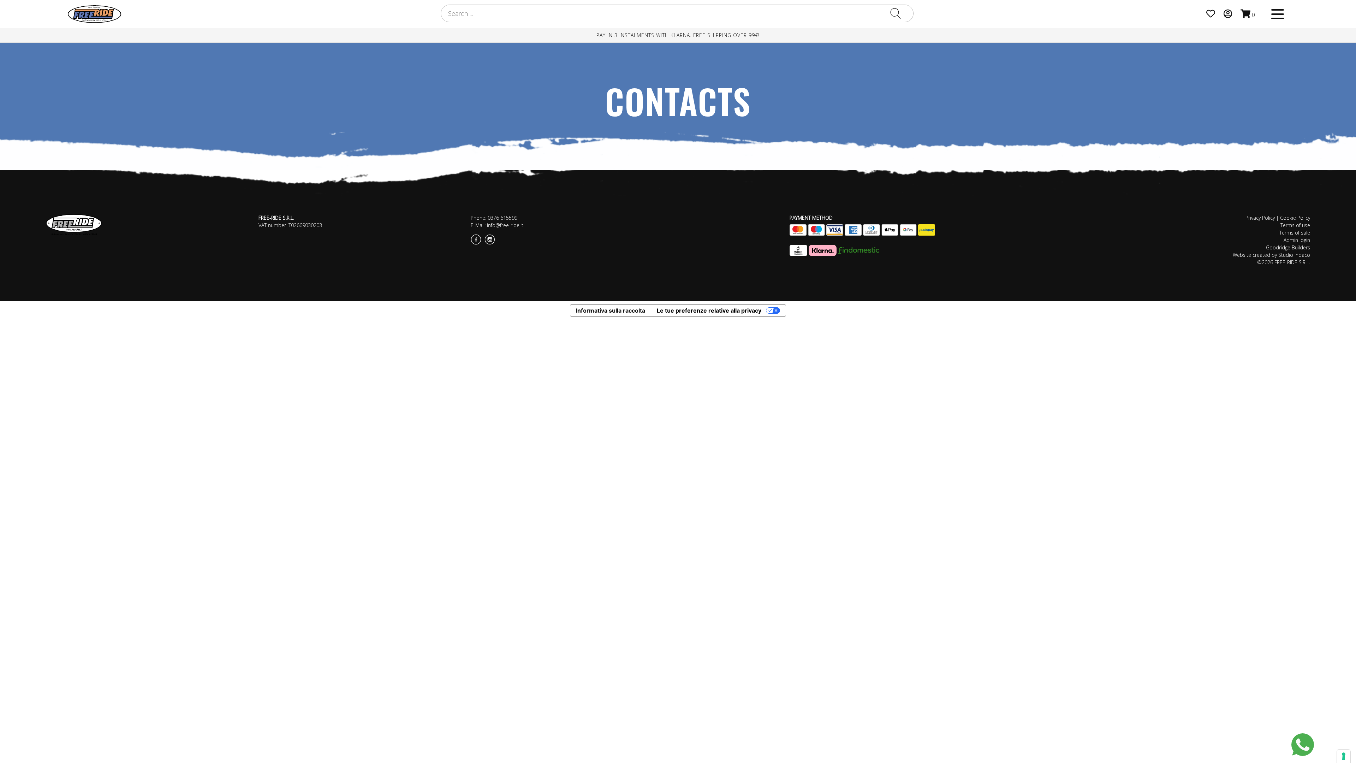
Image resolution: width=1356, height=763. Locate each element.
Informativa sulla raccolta (610, 310)
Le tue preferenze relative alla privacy (709, 310)
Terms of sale (1294, 232)
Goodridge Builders (1288, 247)
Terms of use (1295, 225)
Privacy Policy (1260, 217)
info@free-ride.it (505, 225)
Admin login (1297, 240)
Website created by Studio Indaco (1271, 255)
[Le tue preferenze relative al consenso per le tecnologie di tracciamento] (1343, 756)
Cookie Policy (1295, 217)
